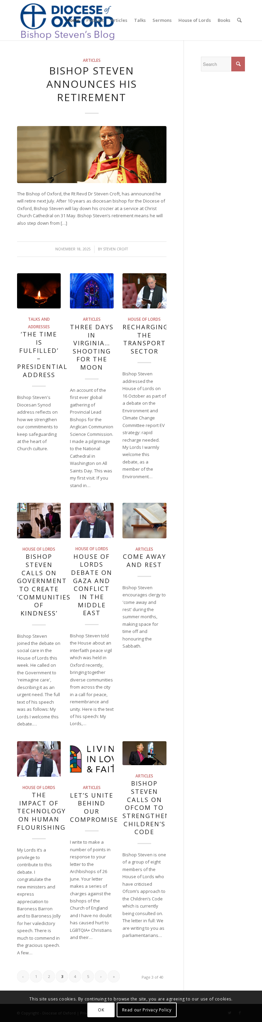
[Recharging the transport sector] (144, 291)
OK (101, 1010)
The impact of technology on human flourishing (41, 811)
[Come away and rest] (144, 520)
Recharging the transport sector (145, 339)
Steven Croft (115, 249)
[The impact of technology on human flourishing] (39, 758)
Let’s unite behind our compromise (94, 807)
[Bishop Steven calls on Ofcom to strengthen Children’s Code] (144, 753)
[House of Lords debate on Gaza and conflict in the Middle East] (92, 520)
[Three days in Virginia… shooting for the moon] (92, 291)
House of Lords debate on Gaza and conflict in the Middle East (91, 584)
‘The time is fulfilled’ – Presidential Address (42, 354)
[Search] (239, 20)
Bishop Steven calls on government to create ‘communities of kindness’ (44, 584)
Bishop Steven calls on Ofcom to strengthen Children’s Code (146, 807)
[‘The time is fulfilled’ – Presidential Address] (39, 291)
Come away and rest (144, 560)
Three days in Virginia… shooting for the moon (92, 347)
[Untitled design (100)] (91, 154)
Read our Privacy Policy (147, 1010)
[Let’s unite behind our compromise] (92, 759)
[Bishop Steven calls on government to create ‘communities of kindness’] (39, 520)
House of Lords (144, 319)
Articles (92, 60)
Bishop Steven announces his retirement (91, 84)
